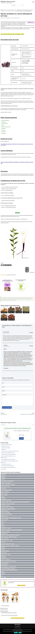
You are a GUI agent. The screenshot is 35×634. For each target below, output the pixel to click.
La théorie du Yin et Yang (5, 446)
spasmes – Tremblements (5, 559)
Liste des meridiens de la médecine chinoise (9, 454)
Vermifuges (3, 573)
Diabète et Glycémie (4, 510)
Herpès (2, 524)
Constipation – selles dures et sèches (8, 503)
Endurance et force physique (6, 514)
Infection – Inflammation (5, 531)
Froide (23, 70)
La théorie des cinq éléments (5, 447)
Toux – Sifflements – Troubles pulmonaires (8, 566)
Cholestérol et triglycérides (6, 500)
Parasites (3, 549)
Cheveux (3, 496)
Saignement (3, 556)
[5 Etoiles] (5, 274)
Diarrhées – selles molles (5, 512)
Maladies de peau (4, 533)
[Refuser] (33, 631)
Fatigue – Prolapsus (4, 519)
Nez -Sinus (3, 542)
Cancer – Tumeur (4, 495)
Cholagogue (3, 498)
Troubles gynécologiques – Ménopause (8, 568)
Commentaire (4, 394)
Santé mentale (3, 557)
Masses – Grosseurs (4, 538)
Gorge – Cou (3, 521)
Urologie (2, 571)
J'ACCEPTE (16, 632)
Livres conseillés (3, 469)
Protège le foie (4, 552)
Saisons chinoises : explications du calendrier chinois (10, 451)
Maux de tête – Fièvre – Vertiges (7, 540)
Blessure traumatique (5, 491)
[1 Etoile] (1, 274)
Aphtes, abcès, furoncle (5, 486)
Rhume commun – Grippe (5, 554)
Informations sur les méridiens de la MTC (7, 452)
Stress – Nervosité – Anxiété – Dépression (8, 561)
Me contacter (17, 626)
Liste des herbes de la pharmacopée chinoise (8, 467)
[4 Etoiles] (4, 274)
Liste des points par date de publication (7, 465)
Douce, (27, 73)
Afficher (32, 22)
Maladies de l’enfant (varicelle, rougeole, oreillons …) (10, 535)
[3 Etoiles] (3, 274)
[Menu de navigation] (33, 2)
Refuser (20, 632)
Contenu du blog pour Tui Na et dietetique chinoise (15, 9)
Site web (3, 390)
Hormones (3, 526)
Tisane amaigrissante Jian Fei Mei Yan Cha (8, 459)
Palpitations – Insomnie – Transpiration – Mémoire (10, 545)
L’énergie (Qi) (3, 449)
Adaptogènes (3, 474)
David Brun (32, 272)
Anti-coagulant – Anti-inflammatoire (7, 481)
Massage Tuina (3, 462)
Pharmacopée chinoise (26, 9)
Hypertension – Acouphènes (6, 528)
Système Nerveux (4, 564)
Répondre (31, 332)
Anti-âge (2, 479)
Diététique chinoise (4, 457)
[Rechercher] (23, 5)
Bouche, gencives (4, 493)
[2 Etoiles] (2, 274)
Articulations (3, 488)
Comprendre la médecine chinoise (6, 444)
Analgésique (3, 477)
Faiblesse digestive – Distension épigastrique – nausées (11, 517)
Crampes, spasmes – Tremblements (7, 507)
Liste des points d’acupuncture (6, 464)
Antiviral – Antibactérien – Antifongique (8, 484)
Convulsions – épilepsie (5, 505)
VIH (2, 575)
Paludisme (3, 547)
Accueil (6, 9)
